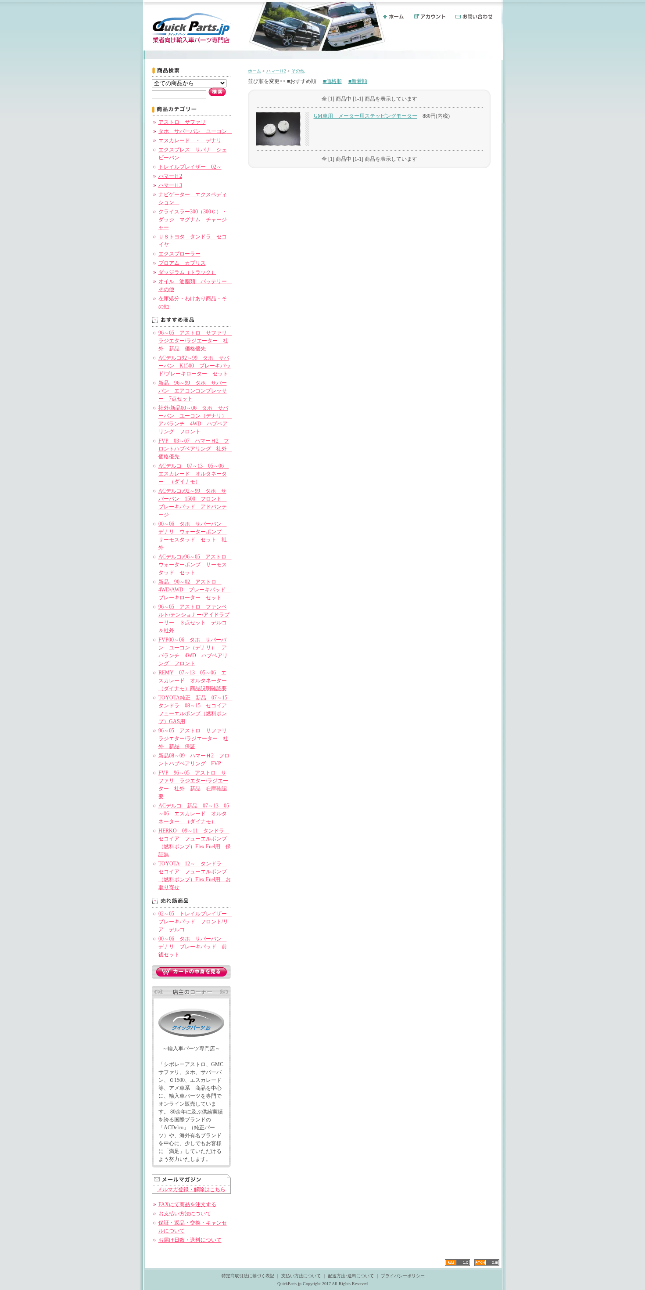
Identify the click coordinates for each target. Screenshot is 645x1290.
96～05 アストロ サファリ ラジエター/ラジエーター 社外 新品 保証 (195, 738)
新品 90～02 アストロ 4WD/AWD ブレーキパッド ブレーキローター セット (194, 590)
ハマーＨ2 (170, 176)
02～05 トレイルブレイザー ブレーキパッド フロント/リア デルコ (195, 922)
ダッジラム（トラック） (187, 272)
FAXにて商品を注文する (187, 1204)
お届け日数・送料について (190, 1240)
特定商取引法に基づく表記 (248, 1275)
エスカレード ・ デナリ (190, 140)
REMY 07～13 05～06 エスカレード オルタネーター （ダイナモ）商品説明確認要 (195, 681)
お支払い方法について (184, 1214)
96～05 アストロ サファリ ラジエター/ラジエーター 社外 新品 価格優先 (195, 341)
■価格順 (332, 81)
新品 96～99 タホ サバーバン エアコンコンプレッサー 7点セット (192, 391)
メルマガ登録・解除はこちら (191, 1189)
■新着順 (357, 81)
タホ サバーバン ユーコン (195, 131)
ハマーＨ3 (170, 185)
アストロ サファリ (182, 122)
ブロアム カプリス (182, 263)
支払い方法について (301, 1275)
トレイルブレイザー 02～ (190, 167)
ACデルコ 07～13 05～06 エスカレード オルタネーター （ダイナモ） (193, 474)
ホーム (254, 70)
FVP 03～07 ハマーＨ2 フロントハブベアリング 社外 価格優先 (195, 449)
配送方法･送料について (351, 1275)
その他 (298, 70)
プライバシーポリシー (403, 1275)
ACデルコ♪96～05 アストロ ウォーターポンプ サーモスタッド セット (195, 565)
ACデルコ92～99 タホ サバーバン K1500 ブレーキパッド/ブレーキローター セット (195, 366)
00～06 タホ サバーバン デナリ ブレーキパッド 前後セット (192, 947)
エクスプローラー (179, 254)
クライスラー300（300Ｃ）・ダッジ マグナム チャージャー (192, 220)
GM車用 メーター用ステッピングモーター (365, 116)
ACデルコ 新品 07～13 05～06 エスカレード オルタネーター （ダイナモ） (193, 814)
